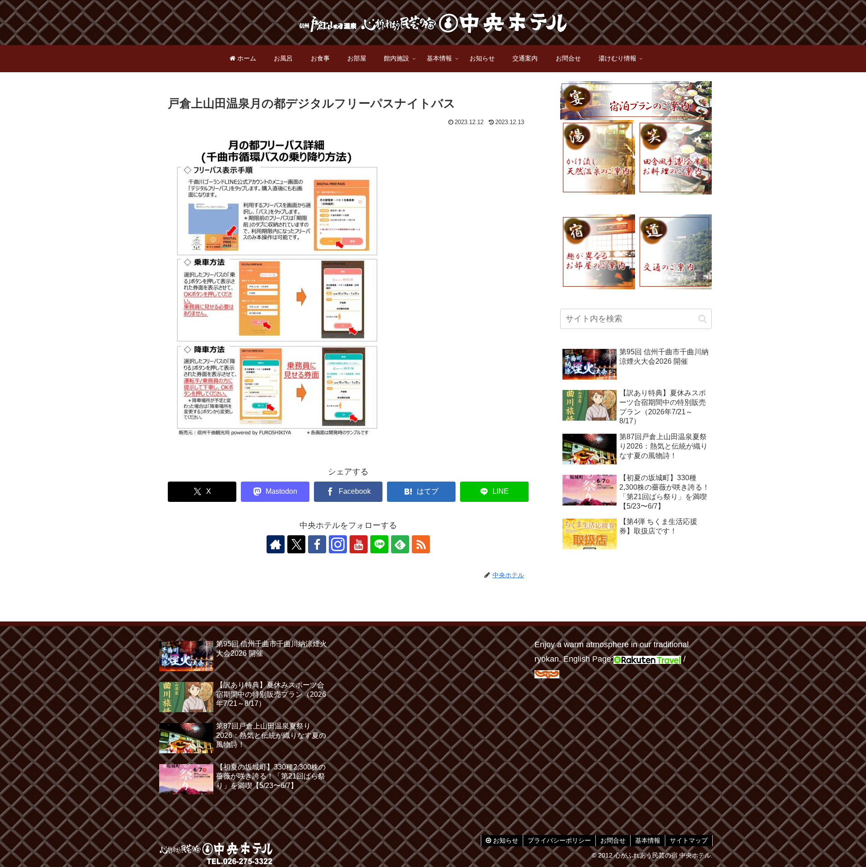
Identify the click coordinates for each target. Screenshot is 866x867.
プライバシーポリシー (559, 840)
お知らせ (504, 840)
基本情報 (647, 840)
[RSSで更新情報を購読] (421, 544)
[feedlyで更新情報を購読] (400, 544)
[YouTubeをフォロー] (359, 544)
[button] (702, 319)
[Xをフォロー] (296, 544)
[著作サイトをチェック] (276, 544)
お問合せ (613, 840)
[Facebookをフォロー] (317, 544)
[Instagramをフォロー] (338, 544)
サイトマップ (689, 840)
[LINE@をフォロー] (379, 544)
